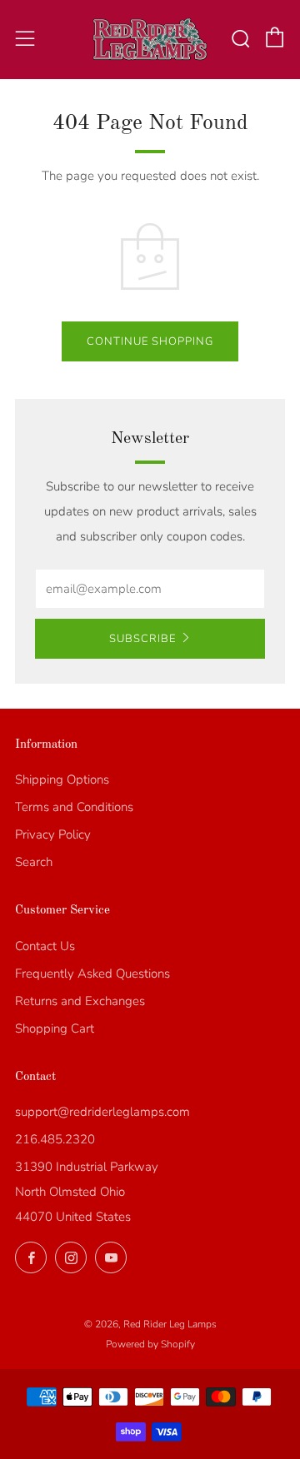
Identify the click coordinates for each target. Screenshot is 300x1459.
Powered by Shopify (150, 1344)
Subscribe (142, 638)
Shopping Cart (54, 1028)
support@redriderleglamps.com (102, 1111)
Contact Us (45, 946)
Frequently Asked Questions (92, 973)
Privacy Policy (53, 834)
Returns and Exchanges (80, 1001)
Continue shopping (150, 341)
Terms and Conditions (74, 807)
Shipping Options (62, 779)
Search (33, 862)
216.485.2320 (55, 1139)
